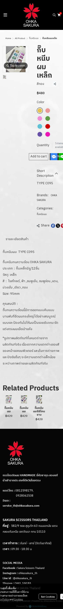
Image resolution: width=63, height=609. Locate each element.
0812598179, (24, 490)
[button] (54, 14)
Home (8, 38)
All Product (20, 38)
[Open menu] (5, 14)
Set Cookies (48, 596)
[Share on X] (58, 226)
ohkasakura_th (27, 573)
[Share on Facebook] (53, 226)
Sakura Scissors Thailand (30, 568)
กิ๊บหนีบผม (33, 38)
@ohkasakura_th (22, 578)
